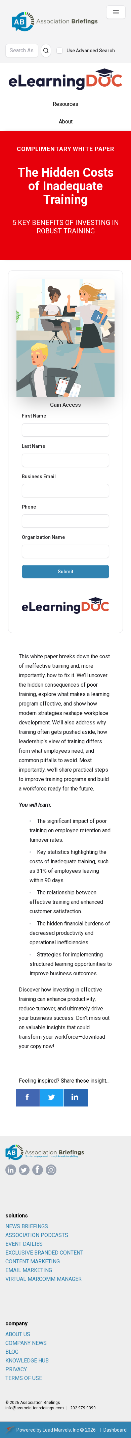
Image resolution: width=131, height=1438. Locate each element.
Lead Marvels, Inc (61, 1430)
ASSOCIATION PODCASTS (36, 1235)
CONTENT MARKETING (32, 1261)
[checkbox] (59, 51)
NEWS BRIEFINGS (26, 1226)
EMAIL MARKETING (28, 1270)
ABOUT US (17, 1334)
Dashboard (115, 1430)
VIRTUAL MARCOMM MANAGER (43, 1279)
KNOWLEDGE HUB (27, 1360)
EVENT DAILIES (24, 1244)
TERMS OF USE (23, 1378)
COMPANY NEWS (26, 1343)
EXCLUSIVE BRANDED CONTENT (44, 1252)
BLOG (11, 1352)
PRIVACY (16, 1369)
